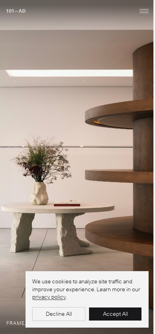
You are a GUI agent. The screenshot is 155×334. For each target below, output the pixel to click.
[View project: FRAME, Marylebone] (77, 167)
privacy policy (49, 297)
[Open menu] (144, 11)
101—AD (16, 11)
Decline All (59, 314)
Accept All (115, 314)
